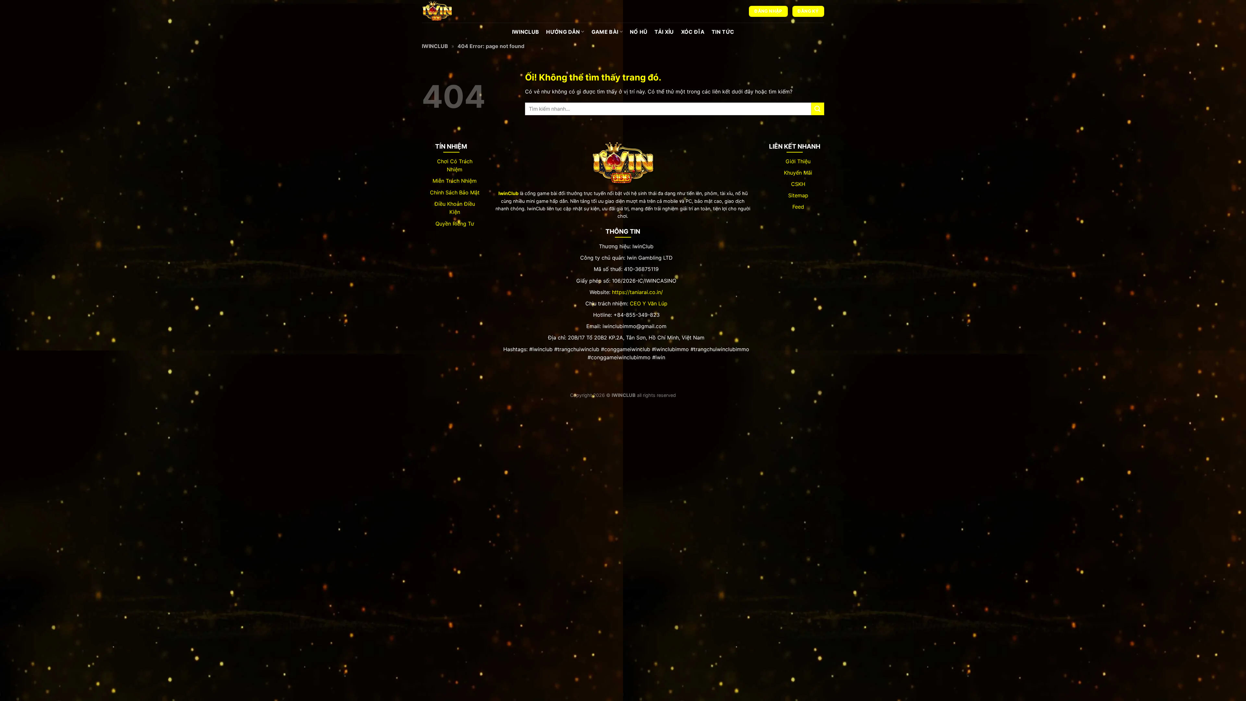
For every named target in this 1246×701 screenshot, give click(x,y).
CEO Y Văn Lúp (648, 303)
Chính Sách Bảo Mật (455, 192)
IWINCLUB (525, 32)
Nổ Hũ (639, 32)
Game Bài (605, 32)
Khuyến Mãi (798, 172)
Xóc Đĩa (692, 32)
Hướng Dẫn (563, 32)
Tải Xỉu (664, 32)
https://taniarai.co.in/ (637, 292)
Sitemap (798, 195)
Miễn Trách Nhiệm (455, 181)
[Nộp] (817, 109)
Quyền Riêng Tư (454, 223)
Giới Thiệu (798, 161)
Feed (798, 206)
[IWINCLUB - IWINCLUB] (454, 11)
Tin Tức (723, 32)
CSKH (798, 184)
